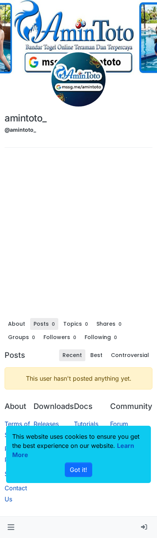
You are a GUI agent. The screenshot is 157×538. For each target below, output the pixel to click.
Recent (72, 355)
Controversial (130, 355)
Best (96, 355)
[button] (11, 527)
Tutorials (86, 424)
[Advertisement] (78, 235)
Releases (46, 424)
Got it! (78, 469)
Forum (119, 424)
